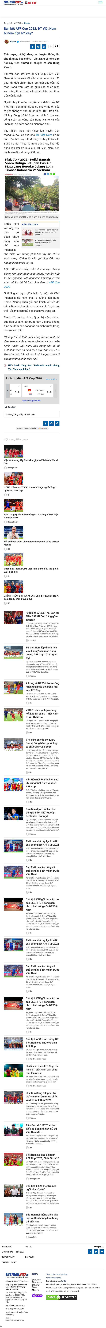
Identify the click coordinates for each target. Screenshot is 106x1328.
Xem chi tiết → (51, 379)
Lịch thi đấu (7, 1252)
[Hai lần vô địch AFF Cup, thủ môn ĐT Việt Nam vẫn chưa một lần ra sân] (13, 1070)
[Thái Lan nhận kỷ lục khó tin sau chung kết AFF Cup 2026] (13, 846)
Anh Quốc (33, 1237)
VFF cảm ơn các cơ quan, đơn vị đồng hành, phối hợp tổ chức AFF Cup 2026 (42, 743)
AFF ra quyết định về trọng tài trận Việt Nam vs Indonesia (45, 242)
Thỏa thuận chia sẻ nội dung (56, 1274)
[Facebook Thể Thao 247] (90, 1251)
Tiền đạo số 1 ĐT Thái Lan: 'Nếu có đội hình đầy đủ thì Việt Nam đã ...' (41, 1129)
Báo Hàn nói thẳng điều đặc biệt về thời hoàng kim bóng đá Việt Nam (42, 1218)
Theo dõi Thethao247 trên (26, 429)
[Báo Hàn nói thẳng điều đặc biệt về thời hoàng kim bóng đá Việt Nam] (13, 1219)
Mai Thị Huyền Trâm (37, 1059)
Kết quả (20, 1252)
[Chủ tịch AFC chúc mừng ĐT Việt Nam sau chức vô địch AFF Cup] (13, 1043)
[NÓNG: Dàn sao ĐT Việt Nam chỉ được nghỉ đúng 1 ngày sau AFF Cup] (13, 478)
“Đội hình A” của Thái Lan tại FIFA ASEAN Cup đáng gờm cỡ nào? (42, 616)
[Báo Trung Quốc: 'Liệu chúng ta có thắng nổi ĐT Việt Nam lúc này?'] (13, 505)
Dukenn (32, 676)
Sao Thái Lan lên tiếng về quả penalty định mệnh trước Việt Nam (42, 871)
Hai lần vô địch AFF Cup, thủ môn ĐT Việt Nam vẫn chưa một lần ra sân (42, 1070)
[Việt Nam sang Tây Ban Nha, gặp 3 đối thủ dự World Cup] (13, 451)
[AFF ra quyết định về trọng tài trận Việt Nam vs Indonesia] (27, 243)
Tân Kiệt (32, 640)
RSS (35, 1288)
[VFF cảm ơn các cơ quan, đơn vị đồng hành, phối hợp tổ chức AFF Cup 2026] (13, 744)
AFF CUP (17, 23)
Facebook (37, 1282)
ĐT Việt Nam (44, 135)
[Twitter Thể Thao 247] (96, 1251)
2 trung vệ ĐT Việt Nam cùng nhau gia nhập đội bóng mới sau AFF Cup (42, 687)
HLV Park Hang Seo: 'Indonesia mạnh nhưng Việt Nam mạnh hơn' (33, 367)
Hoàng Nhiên (12, 522)
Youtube (37, 1280)
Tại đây (63, 1281)
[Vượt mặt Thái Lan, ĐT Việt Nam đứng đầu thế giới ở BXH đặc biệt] (13, 559)
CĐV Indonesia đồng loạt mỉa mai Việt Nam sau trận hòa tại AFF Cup (46, 232)
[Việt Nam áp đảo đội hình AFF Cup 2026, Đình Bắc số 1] (13, 1159)
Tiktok (36, 1290)
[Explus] (31, 411)
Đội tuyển (29, 1257)
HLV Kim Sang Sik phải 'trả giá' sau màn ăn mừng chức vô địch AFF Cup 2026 (42, 1097)
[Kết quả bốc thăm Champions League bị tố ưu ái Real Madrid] (13, 532)
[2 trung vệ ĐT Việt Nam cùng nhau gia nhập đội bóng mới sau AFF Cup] (13, 687)
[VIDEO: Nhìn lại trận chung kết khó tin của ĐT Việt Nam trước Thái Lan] (13, 714)
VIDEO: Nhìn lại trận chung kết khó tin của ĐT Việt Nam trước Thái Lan (42, 714)
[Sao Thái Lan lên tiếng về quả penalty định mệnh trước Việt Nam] (13, 872)
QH (8, 495)
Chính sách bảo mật (53, 1278)
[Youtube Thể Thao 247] (102, 1251)
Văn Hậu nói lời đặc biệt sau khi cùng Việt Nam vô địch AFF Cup (42, 783)
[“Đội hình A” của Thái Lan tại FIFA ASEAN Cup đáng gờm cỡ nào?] (13, 617)
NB (8, 549)
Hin (30, 802)
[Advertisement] (53, 11)
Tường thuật (8, 1257)
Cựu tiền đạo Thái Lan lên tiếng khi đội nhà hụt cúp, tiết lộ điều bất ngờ (40, 813)
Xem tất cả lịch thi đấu (31, 400)
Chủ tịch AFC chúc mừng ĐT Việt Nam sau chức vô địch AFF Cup (42, 1043)
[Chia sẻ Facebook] (32, 46)
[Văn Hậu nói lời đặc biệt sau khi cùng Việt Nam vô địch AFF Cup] (13, 784)
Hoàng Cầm (12, 468)
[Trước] (8, 391)
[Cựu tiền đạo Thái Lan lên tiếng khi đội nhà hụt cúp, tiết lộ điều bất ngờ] (13, 813)
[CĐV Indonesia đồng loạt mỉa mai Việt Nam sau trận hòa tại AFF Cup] (27, 232)
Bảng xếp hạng (9, 1262)
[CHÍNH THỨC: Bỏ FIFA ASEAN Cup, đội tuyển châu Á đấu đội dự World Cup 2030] (13, 586)
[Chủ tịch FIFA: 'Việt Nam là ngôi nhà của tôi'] (13, 1190)
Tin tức (27, 23)
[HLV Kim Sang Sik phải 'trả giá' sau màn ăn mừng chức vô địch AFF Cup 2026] (13, 1097)
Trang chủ (8, 23)
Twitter (36, 1285)
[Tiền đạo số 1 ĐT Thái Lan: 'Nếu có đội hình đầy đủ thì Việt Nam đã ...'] (13, 1130)
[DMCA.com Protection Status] (62, 1297)
